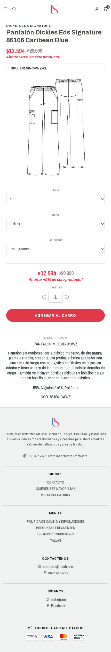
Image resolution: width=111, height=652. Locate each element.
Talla (55, 190)
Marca (56, 215)
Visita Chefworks (55, 495)
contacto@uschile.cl (58, 567)
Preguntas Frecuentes (55, 528)
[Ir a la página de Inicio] (55, 9)
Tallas (55, 540)
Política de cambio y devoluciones (55, 521)
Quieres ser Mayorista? (55, 489)
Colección (55, 240)
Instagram (58, 599)
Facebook (58, 605)
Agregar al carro (55, 315)
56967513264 (58, 573)
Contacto (55, 482)
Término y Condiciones (55, 534)
